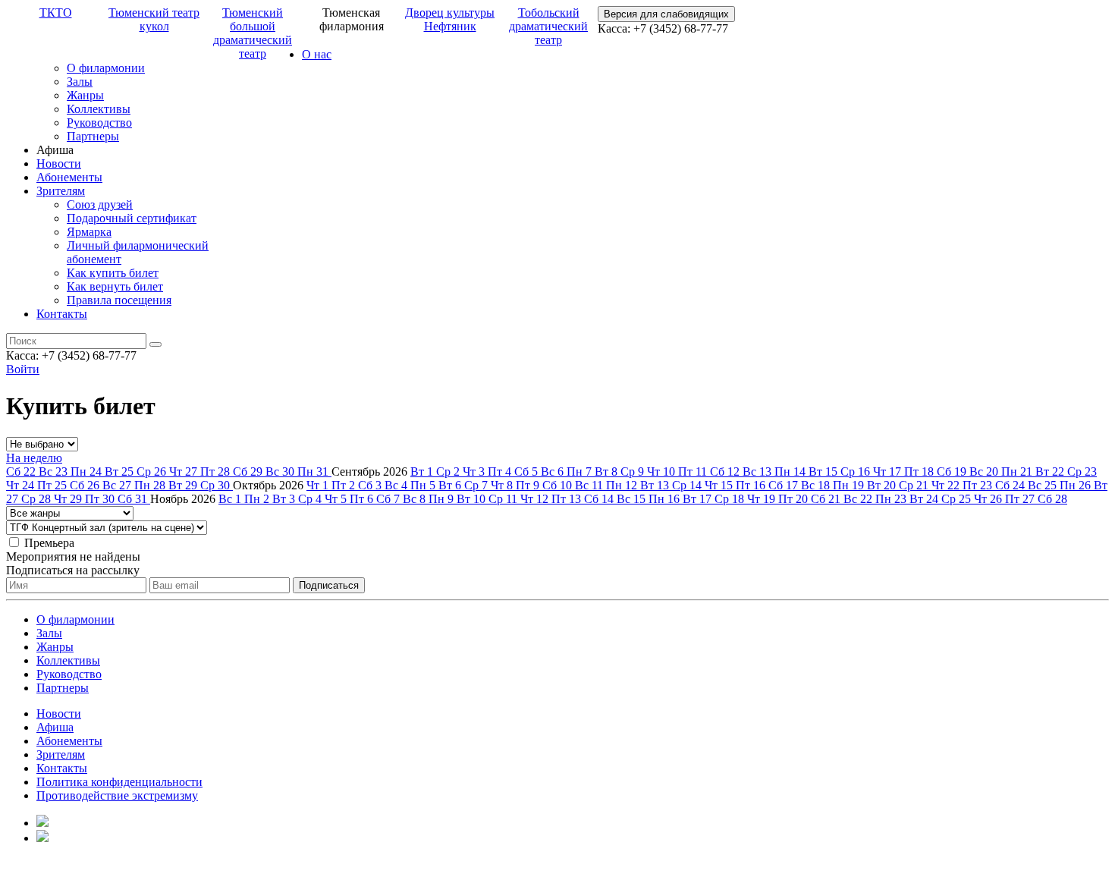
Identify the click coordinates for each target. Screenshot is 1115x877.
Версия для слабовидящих (666, 14)
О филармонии (106, 67)
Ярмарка (89, 231)
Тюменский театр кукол (153, 19)
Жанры (85, 95)
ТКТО (55, 12)
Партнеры (93, 136)
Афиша (55, 727)
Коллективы (98, 108)
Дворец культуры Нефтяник (450, 19)
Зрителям (60, 190)
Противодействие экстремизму (117, 795)
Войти (22, 369)
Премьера (49, 542)
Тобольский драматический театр (548, 26)
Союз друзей (100, 204)
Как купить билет (113, 272)
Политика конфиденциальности (119, 781)
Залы (80, 81)
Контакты (61, 313)
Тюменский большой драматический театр (252, 33)
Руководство (99, 122)
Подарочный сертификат (131, 218)
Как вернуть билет (115, 286)
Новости (58, 163)
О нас (316, 54)
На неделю (34, 457)
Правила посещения (119, 300)
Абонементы (69, 177)
